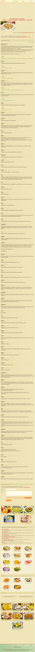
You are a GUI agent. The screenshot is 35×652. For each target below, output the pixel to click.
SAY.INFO (3, 1)
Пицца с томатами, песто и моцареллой (16, 620)
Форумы (31, 645)
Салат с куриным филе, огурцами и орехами (17, 20)
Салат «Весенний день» (5, 534)
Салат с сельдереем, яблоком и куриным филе (25, 523)
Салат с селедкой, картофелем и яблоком (8, 536)
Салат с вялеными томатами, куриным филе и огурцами (28, 513)
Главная (15, 645)
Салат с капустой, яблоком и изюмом (8, 540)
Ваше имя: (2, 489)
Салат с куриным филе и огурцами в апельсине (5, 513)
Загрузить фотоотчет (28, 497)
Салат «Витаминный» (5, 529)
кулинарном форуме (26, 487)
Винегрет (3, 542)
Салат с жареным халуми (16, 629)
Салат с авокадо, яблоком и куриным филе (8, 523)
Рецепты (23, 645)
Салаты (24, 527)
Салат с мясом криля (5, 538)
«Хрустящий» (15, 513)
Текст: (2, 491)
